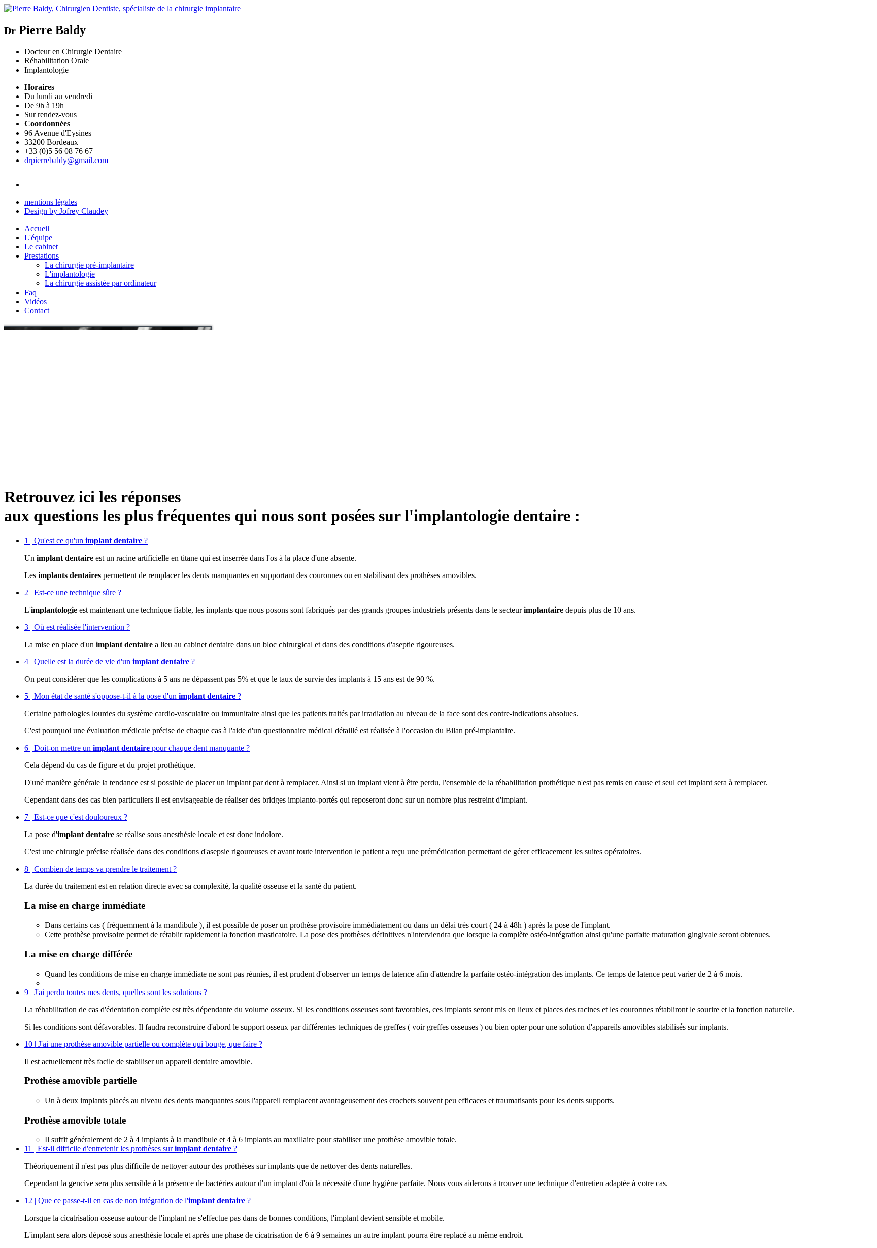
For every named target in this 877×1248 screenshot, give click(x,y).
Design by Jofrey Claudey (66, 211)
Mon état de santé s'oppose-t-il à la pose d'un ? (132, 696)
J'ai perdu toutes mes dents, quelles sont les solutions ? (115, 992)
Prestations (41, 255)
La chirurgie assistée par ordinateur (100, 283)
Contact (36, 310)
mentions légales (50, 202)
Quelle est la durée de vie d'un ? (109, 661)
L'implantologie (70, 274)
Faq (30, 292)
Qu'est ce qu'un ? (86, 540)
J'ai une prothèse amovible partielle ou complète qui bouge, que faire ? (143, 1044)
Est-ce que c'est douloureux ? (75, 817)
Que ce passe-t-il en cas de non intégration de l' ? (137, 1200)
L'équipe (38, 237)
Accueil (36, 228)
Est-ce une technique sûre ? (72, 592)
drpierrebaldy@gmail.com (66, 160)
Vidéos (35, 301)
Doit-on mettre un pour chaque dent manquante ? (137, 748)
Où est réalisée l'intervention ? (77, 627)
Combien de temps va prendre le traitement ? (100, 869)
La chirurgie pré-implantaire (89, 265)
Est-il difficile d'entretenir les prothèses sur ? (130, 1148)
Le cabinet (41, 246)
